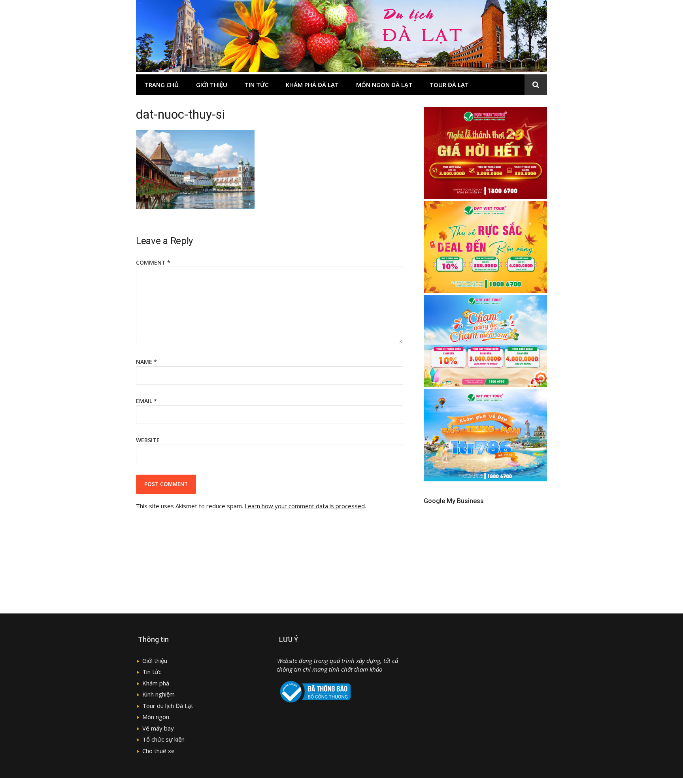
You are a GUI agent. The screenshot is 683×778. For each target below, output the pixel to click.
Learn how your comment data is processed (305, 506)
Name (146, 361)
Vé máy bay (158, 728)
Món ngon (155, 717)
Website (148, 440)
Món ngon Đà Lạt (384, 85)
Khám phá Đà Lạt (312, 85)
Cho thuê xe (158, 751)
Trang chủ (162, 85)
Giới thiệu (211, 85)
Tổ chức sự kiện (163, 739)
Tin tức (256, 85)
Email (146, 401)
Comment (153, 262)
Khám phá (155, 683)
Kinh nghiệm (158, 694)
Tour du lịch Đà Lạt (167, 706)
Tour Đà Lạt (449, 85)
